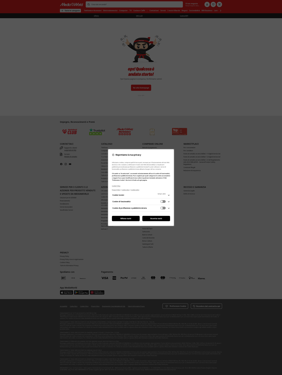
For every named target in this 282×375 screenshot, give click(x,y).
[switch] (163, 201)
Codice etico (125, 190)
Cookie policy (135, 190)
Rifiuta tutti (126, 218)
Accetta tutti (156, 218)
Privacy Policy (116, 190)
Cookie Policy (116, 186)
